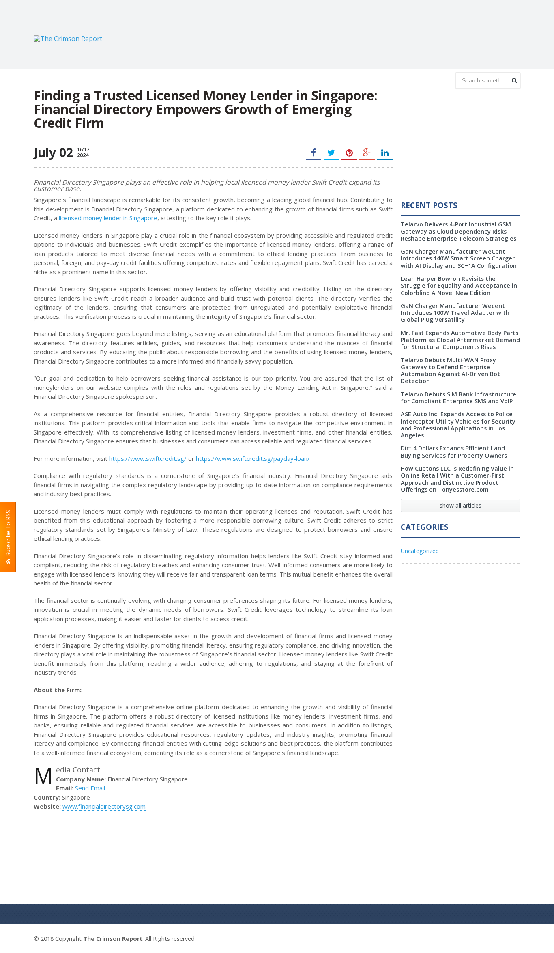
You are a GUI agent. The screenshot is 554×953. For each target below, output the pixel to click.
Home (511, 937)
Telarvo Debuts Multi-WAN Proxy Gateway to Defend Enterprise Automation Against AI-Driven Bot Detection (450, 370)
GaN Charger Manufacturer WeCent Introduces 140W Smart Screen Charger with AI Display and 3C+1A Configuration (459, 258)
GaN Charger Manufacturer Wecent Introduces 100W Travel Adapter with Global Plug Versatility (455, 313)
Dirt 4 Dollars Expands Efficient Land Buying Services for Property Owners (454, 451)
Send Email (90, 788)
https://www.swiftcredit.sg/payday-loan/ (253, 458)
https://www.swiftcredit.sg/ (148, 458)
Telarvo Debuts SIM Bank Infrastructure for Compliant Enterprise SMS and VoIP (458, 397)
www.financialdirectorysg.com (104, 806)
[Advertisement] (372, 38)
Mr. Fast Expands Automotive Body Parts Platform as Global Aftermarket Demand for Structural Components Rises (460, 340)
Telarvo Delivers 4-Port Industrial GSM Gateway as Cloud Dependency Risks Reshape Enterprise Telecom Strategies (458, 231)
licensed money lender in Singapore (108, 218)
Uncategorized (420, 551)
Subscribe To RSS (8, 534)
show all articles (460, 505)
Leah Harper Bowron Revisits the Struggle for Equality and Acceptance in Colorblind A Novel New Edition (459, 286)
